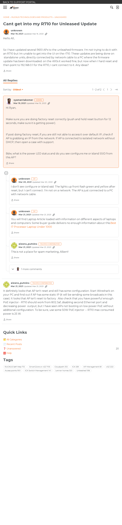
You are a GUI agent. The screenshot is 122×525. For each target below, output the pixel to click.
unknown (16, 30)
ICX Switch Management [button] (38, 370)
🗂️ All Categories (12, 339)
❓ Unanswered (61, 348)
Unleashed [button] (83, 370)
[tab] (10, 80)
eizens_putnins (28, 244)
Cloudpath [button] (61, 366)
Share (7, 71)
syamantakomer (23, 100)
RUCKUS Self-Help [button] (15, 366)
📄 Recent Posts (12, 344)
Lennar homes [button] (63, 370)
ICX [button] (75, 366)
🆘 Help (7, 353)
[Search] (112, 7)
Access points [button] (12, 370)
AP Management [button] (92, 366)
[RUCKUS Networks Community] (14, 7)
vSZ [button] (109, 366)
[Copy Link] (46, 33)
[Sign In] (117, 7)
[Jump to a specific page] (116, 89)
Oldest (17, 89)
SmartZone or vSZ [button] (39, 366)
